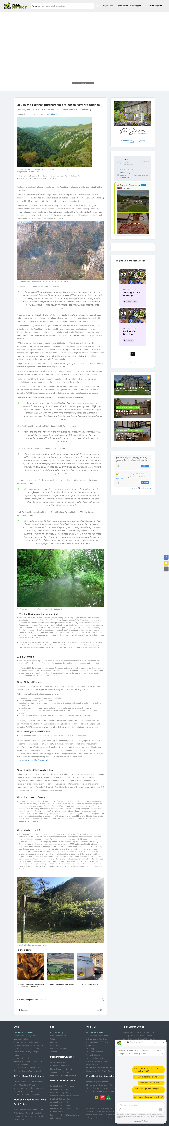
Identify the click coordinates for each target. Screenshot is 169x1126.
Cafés (52, 1039)
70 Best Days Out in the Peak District (29, 1088)
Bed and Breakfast (21, 1039)
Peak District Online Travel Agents (28, 1061)
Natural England (53, 114)
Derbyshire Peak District (60, 1065)
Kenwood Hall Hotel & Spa (130, 388)
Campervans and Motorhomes (26, 1042)
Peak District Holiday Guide (25, 1035)
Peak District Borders (22, 1058)
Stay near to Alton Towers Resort (27, 1071)
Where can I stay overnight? (151, 1083)
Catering (53, 1042)
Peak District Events (94, 1064)
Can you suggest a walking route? (148, 1077)
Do (124, 6)
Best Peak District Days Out (61, 1089)
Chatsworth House (21, 1116)
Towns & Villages (93, 1055)
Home (58, 78)
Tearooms (54, 1052)
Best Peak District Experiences (62, 1086)
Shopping (90, 1048)
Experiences (91, 1045)
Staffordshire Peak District (61, 1069)
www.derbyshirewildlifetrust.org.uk (33, 760)
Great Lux (103, 1085)
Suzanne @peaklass (102, 1088)
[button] (166, 557)
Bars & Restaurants (58, 1035)
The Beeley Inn (124, 410)
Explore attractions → (141, 175)
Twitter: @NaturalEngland (79, 715)
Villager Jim (91, 1082)
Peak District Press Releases (72, 78)
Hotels (119, 384)
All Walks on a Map (106, 1068)
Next (98, 1010)
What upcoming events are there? (148, 1097)
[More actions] (159, 1043)
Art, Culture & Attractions (96, 1039)
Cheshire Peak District (59, 1062)
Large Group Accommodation (129, 430)
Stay (104, 6)
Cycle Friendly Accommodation (26, 1048)
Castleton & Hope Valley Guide (142, 1039)
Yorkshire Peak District (59, 1072)
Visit (111, 6)
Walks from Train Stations (97, 1061)
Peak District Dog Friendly (60, 1092)
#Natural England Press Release (32, 999)
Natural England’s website (43, 715)
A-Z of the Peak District (23, 1091)
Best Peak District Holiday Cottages (64, 1096)
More (157, 6)
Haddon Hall (19, 1119)
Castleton (39, 1113)
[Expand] (155, 1043)
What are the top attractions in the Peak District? (147, 1069)
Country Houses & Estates (97, 1042)
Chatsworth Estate (34, 797)
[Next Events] (133, 354)
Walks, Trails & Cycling (95, 1058)
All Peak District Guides (132, 1032)
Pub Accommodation (22, 1064)
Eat (118, 6)
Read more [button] (119, 462)
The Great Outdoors (94, 1052)
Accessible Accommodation (128, 407)
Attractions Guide (137, 1035)
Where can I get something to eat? (146, 1089)
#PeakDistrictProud (27, 1085)
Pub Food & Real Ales (59, 1048)
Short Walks (91, 1068)
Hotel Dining (55, 1045)
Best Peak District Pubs (59, 1102)
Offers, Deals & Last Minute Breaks (28, 1082)
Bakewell (29, 1113)
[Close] (163, 1043)
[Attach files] (120, 1109)
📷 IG (119, 188)
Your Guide (147, 6)
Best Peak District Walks (60, 1105)
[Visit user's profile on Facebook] (118, 466)
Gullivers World (37, 1116)
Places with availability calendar (27, 1068)
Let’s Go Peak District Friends (104, 1091)
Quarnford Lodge (125, 433)
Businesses (134, 6)
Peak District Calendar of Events (27, 1094)
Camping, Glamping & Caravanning (28, 1045)
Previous (24, 1010)
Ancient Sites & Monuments (97, 1035)
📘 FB (143, 185)
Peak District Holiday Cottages (26, 1052)
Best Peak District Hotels (60, 1099)
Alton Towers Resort (22, 1110)
